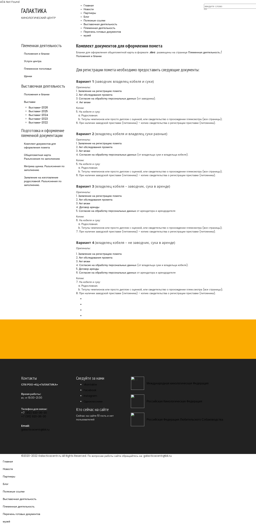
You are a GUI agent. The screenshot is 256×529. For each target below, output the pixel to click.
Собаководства (212, 419)
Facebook (90, 390)
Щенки (28, 76)
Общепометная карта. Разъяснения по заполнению (42, 157)
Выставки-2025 (38, 111)
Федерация (201, 383)
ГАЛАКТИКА (33, 11)
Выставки (29, 102)
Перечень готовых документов (102, 31)
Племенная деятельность (99, 28)
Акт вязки (85, 102)
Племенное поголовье (38, 69)
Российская (155, 401)
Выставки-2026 (38, 107)
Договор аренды (89, 207)
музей (87, 35)
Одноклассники (93, 401)
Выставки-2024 (38, 115)
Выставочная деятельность (100, 24)
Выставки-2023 (38, 119)
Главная (89, 5)
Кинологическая (174, 401)
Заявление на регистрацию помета (100, 91)
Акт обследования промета (95, 95)
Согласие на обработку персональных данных (107, 98)
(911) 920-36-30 (35, 416)
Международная (158, 383)
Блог (86, 16)
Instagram (90, 396)
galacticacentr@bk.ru (35, 429)
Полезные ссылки (94, 20)
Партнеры (90, 13)
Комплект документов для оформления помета (40, 145)
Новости (89, 9)
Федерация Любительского (182, 419)
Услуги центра (32, 61)
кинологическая (181, 383)
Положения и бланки (36, 54)
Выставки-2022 (38, 122)
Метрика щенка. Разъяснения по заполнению (44, 168)
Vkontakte (90, 384)
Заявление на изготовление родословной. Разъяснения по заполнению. (42, 181)
